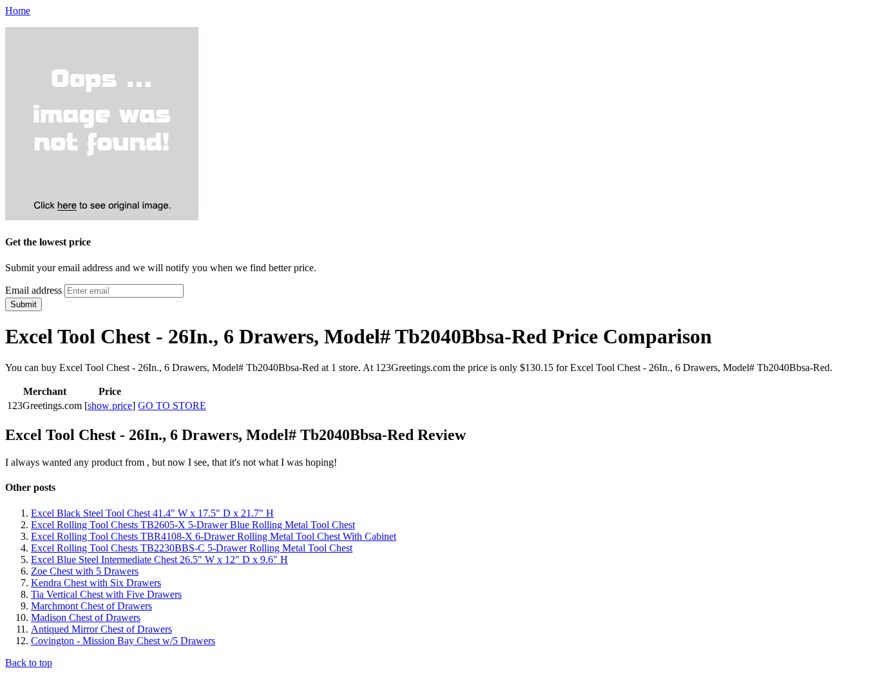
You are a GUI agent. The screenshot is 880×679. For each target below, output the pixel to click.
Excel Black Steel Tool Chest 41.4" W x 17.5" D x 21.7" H (152, 513)
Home (17, 10)
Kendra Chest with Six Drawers (96, 582)
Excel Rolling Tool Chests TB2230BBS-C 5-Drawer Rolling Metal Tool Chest (191, 547)
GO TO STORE (172, 405)
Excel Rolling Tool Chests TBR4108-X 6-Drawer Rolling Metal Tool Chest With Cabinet (213, 536)
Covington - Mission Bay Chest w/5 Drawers (123, 640)
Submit (23, 304)
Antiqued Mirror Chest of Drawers (101, 629)
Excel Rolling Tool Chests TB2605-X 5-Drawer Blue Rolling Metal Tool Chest (193, 524)
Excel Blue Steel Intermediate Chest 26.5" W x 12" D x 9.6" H (159, 559)
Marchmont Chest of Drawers (91, 605)
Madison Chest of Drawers (85, 617)
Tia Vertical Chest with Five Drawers (106, 594)
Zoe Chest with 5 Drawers (85, 571)
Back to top (28, 662)
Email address (33, 290)
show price (110, 405)
